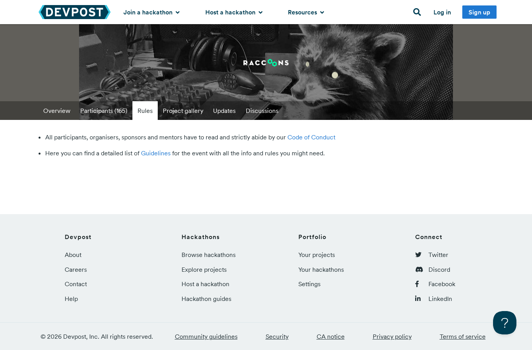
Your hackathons (321, 269)
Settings (309, 284)
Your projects (316, 255)
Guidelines (156, 153)
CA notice (331, 336)
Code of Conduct (311, 137)
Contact (76, 284)
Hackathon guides (206, 299)
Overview (56, 110)
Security (277, 336)
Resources (303, 12)
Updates (224, 110)
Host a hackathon (231, 12)
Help (71, 299)
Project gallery (183, 110)
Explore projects (204, 269)
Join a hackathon (148, 12)
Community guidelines (206, 336)
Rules (145, 110)
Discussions (262, 110)
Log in (442, 12)
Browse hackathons (208, 255)
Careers (76, 269)
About (73, 255)
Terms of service (463, 336)
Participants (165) (103, 110)
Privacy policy (392, 336)
